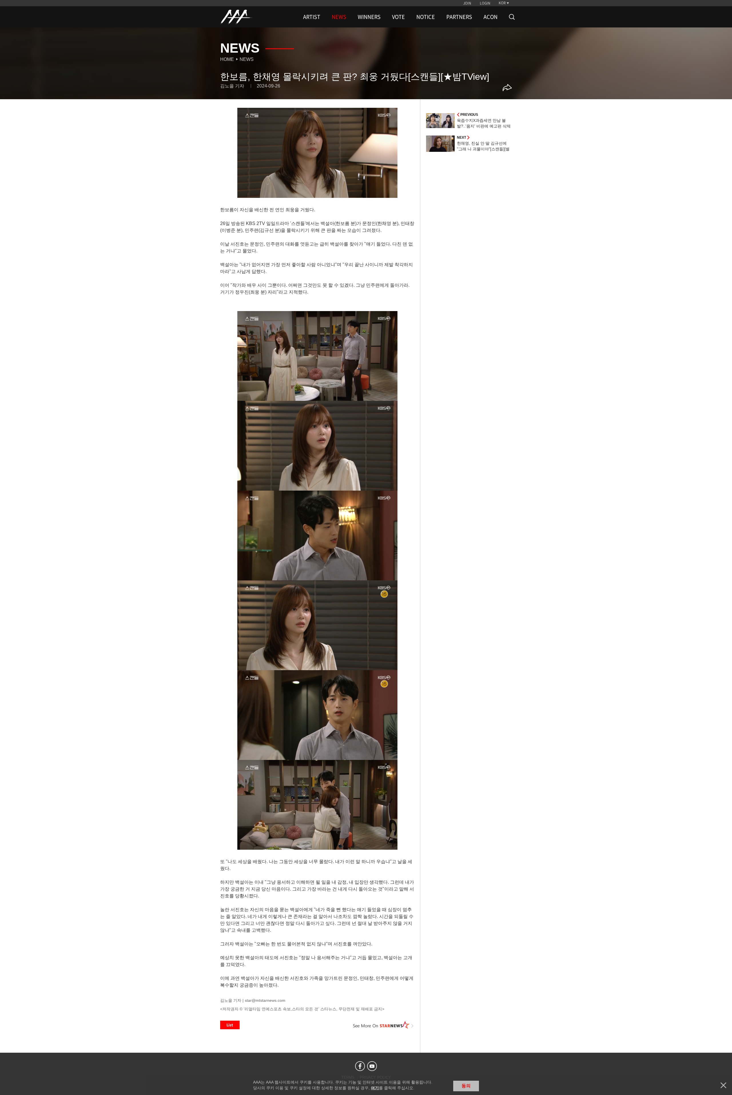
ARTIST (311, 16)
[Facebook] (360, 1066)
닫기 (723, 1085)
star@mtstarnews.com (265, 1000)
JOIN (467, 3)
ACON (491, 16)
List (230, 1025)
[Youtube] (372, 1066)
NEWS (339, 16)
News (247, 59)
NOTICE (425, 16)
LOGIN (485, 3)
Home (227, 59)
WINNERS (369, 16)
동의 (466, 1085)
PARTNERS (459, 16)
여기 (375, 1088)
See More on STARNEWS (383, 1025)
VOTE (398, 16)
